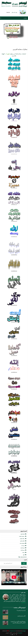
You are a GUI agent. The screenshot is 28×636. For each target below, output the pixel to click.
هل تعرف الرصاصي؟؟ (21, 610)
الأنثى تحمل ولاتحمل (21, 616)
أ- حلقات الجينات (22, 534)
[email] (12, 634)
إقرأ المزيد (23, 602)
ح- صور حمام (23, 545)
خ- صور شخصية (23, 547)
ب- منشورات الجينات (22, 536)
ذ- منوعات (23, 552)
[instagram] (16, 634)
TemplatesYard (13, 631)
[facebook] (14, 634)
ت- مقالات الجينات (22, 538)
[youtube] (11, 634)
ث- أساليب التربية (22, 540)
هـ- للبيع (24, 554)
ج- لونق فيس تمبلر (22, 543)
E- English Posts (23, 557)
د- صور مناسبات (23, 550)
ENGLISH (8, 12)
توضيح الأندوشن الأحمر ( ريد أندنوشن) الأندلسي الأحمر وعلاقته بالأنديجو (18, 622)
